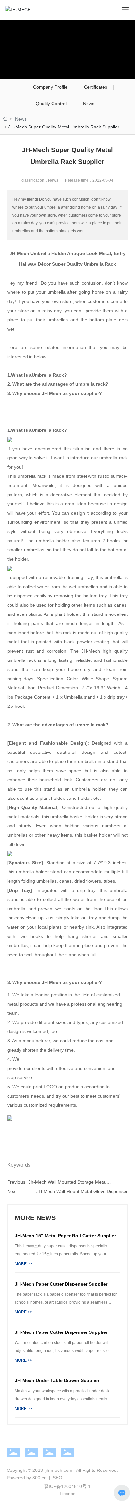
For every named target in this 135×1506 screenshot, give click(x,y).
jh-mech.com (59, 1470)
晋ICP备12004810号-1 (67, 1486)
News (88, 103)
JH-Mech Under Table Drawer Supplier (57, 1380)
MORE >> (23, 1264)
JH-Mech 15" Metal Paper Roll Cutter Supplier (65, 1235)
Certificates (95, 87)
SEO (56, 1477)
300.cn (39, 1477)
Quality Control (51, 103)
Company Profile (50, 87)
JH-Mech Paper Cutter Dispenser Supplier (61, 1283)
